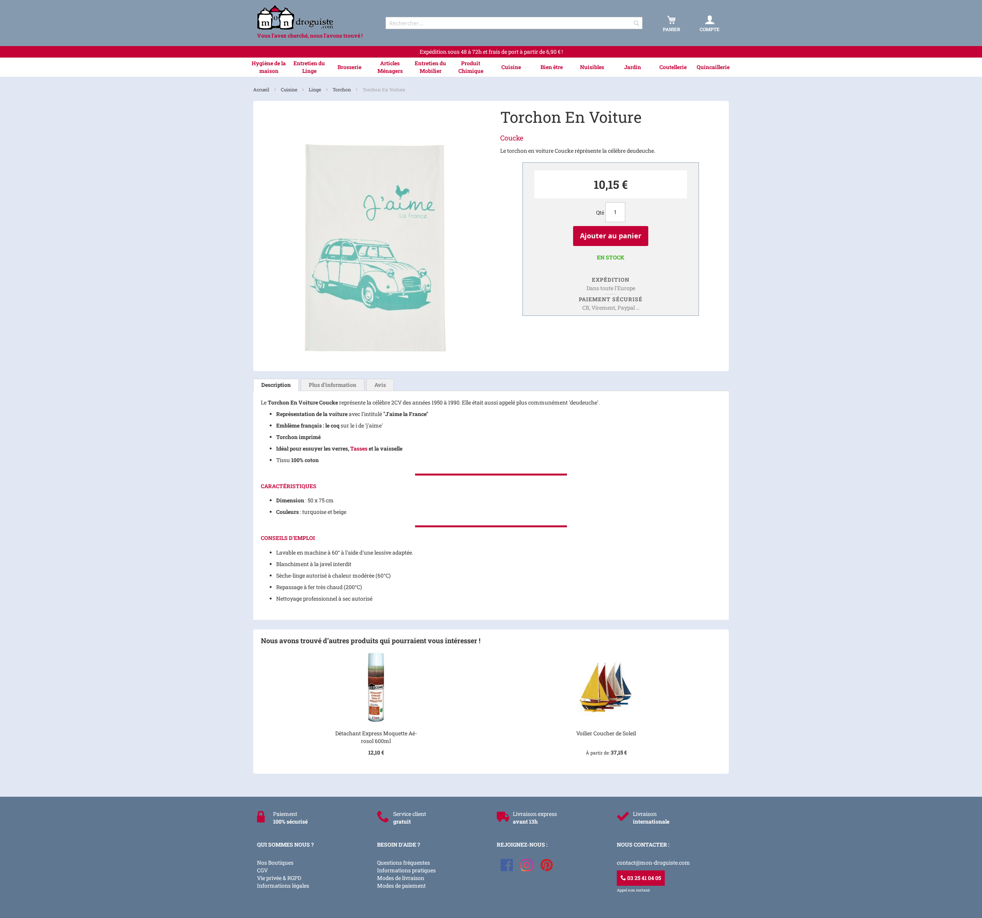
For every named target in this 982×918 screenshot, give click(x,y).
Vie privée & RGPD (279, 878)
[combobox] (514, 23)
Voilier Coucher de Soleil (606, 733)
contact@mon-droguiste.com (653, 862)
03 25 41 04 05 (643, 878)
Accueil (261, 89)
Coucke (511, 137)
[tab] (276, 385)
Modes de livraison (400, 878)
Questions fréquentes (403, 862)
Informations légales (283, 885)
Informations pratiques (406, 870)
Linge (315, 89)
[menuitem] (269, 67)
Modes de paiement (401, 885)
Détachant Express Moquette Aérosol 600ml (376, 737)
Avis (380, 384)
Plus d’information (332, 384)
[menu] (491, 67)
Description (276, 384)
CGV (262, 870)
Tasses (358, 448)
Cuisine (289, 89)
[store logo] (314, 17)
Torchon (342, 89)
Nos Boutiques (275, 862)
